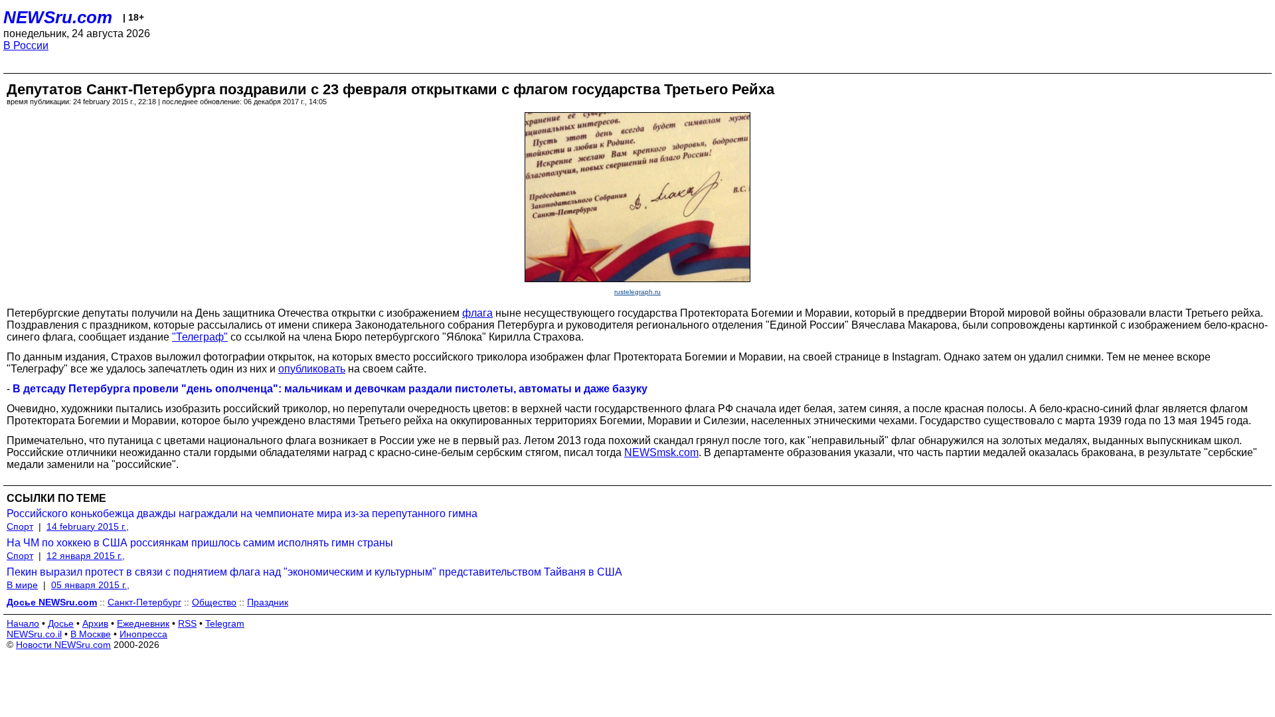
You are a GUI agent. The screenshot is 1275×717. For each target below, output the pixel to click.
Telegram (224, 623)
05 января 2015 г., (90, 585)
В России (25, 45)
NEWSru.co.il (34, 634)
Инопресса (143, 634)
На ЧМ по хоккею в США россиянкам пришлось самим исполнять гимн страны (200, 542)
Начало (23, 623)
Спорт (20, 526)
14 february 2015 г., (87, 526)
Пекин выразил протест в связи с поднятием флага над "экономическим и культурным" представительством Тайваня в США (314, 572)
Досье (61, 623)
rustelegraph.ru (637, 291)
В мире (22, 585)
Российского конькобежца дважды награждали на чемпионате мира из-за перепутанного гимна (242, 513)
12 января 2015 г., (85, 555)
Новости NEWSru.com (63, 644)
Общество (214, 602)
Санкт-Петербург (144, 602)
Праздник (267, 602)
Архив (95, 623)
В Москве (90, 634)
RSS (187, 623)
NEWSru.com (57, 17)
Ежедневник (143, 623)
